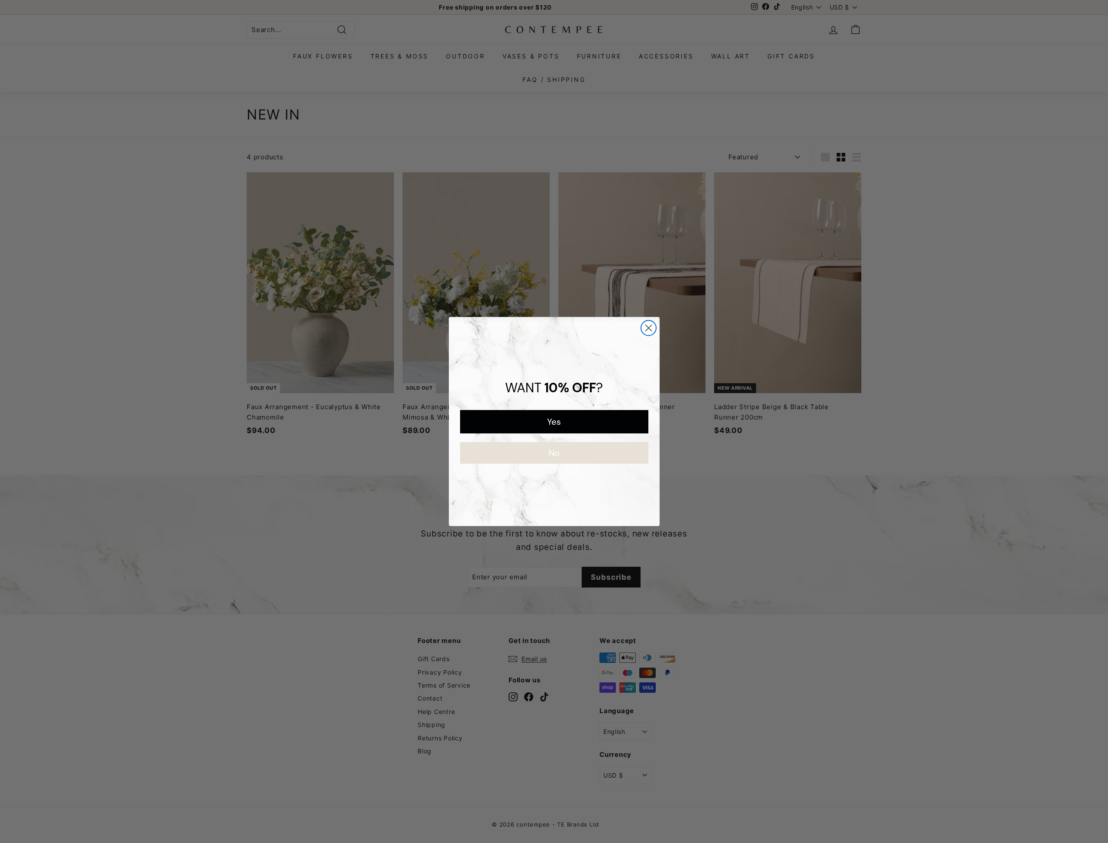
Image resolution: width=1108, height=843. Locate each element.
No (554, 453)
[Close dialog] (648, 328)
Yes (554, 421)
